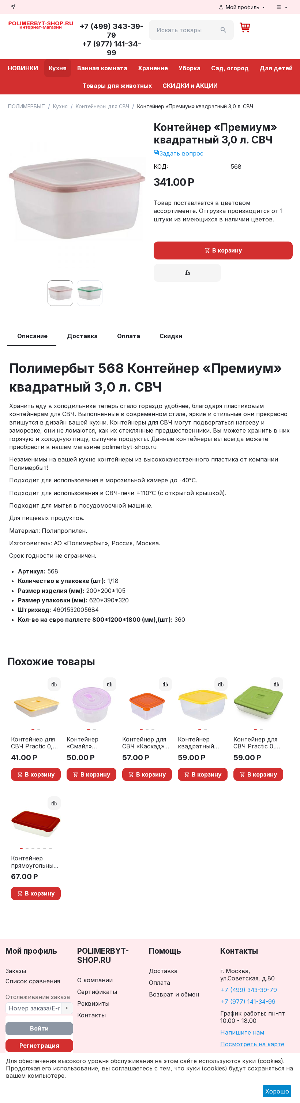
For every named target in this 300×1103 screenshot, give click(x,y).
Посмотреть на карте (252, 1044)
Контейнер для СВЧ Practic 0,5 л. (256, 743)
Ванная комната (102, 68)
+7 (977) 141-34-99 (247, 1001)
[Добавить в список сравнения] (187, 273)
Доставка (163, 971)
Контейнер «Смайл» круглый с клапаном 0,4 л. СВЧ (90, 743)
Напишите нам (242, 1032)
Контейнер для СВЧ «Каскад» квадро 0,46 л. (144, 743)
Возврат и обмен (174, 994)
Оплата (159, 982)
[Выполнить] (67, 1008)
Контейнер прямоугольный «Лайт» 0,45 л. (34, 862)
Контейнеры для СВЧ (102, 106)
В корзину (227, 250)
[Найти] (223, 30)
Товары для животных (117, 85)
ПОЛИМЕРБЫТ (26, 106)
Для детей (276, 68)
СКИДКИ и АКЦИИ (190, 85)
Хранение (153, 68)
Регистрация (39, 1045)
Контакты (91, 1015)
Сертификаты (97, 991)
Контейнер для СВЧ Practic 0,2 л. (33, 743)
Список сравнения (32, 981)
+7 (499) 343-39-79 (248, 990)
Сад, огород (230, 68)
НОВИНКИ (23, 68)
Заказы (15, 971)
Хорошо (277, 1091)
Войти (39, 1028)
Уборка (189, 68)
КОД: (161, 166)
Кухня (58, 68)
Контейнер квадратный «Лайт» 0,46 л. (199, 743)
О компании (95, 980)
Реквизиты (93, 1003)
